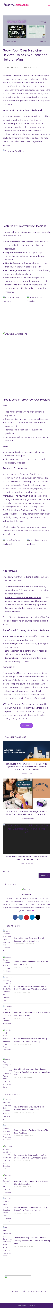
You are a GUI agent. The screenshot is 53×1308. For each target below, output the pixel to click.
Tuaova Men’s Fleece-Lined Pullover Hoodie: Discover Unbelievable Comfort (26, 858)
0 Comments (30, 944)
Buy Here (26, 725)
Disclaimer (44, 1291)
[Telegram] (32, 917)
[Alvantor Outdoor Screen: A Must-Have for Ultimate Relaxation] (7, 1015)
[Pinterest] (26, 917)
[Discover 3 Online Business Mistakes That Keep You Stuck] (7, 964)
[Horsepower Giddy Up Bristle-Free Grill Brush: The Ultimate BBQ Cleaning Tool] (7, 989)
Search (6, 871)
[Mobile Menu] (49, 4)
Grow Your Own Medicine (14, 75)
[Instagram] (20, 917)
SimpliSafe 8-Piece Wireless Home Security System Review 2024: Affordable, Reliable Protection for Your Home (26, 767)
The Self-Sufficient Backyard (16, 510)
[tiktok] (37, 917)
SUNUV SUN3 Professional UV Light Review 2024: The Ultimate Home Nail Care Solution (26, 813)
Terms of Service (32, 1291)
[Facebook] (15, 917)
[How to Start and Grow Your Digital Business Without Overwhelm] (7, 941)
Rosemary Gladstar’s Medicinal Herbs (23, 597)
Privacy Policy (18, 1291)
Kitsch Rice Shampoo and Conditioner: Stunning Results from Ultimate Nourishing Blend (32, 1072)
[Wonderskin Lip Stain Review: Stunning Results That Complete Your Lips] (7, 1041)
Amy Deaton (10, 67)
